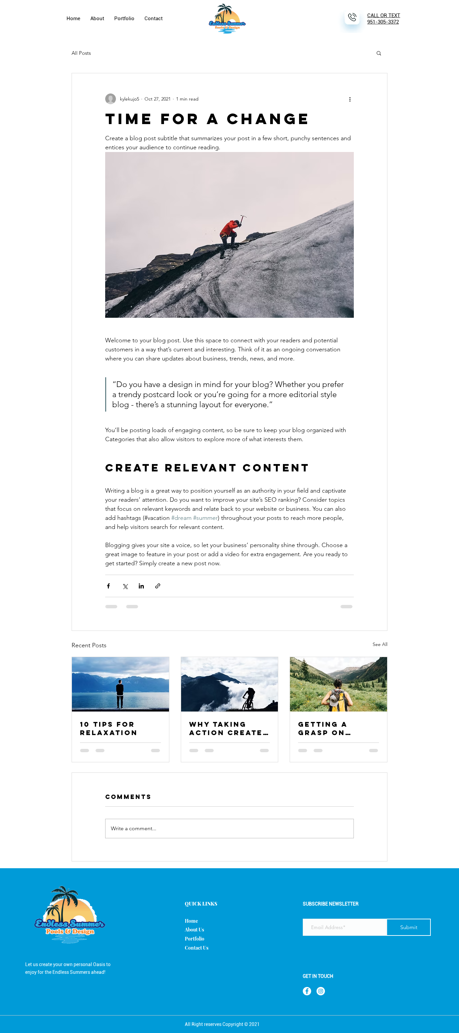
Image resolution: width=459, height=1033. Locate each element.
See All (380, 644)
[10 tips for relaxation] (120, 684)
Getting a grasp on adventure (325, 728)
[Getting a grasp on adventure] (338, 684)
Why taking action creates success (228, 728)
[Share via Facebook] (108, 586)
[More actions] (350, 99)
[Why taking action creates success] (229, 684)
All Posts (81, 53)
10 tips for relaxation (109, 728)
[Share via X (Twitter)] (125, 586)
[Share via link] (158, 586)
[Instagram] (321, 991)
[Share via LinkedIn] (141, 586)
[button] (379, 52)
